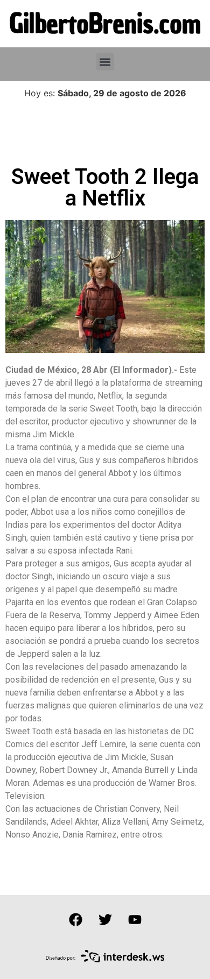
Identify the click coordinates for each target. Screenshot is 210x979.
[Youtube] (134, 919)
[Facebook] (75, 919)
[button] (105, 61)
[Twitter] (105, 919)
